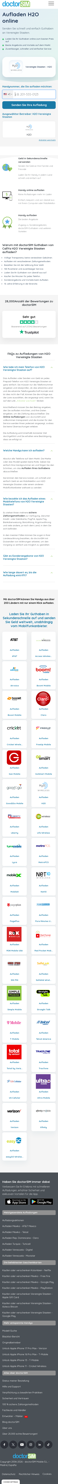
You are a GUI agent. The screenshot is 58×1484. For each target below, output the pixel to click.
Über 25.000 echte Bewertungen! (19, 1433)
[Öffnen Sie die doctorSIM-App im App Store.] (16, 1201)
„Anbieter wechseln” (26, 400)
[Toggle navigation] (51, 4)
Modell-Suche (9, 1330)
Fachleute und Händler (14, 1410)
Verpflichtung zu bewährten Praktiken (22, 1392)
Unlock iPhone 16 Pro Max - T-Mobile (25, 1354)
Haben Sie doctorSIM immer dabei (26, 1182)
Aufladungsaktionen (13, 1220)
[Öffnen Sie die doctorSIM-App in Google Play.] (41, 1201)
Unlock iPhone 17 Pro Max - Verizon (24, 1348)
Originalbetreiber (11, 1342)
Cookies (47, 1473)
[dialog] (11, 1482)
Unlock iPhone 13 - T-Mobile (20, 1360)
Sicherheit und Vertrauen (15, 1398)
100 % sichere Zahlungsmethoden (20, 1404)
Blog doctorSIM (10, 1422)
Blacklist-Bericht (11, 1336)
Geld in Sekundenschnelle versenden (32, 160)
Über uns (7, 1427)
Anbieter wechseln (47, 140)
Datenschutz (8, 1474)
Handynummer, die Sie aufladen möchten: (27, 86)
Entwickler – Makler (14, 1416)
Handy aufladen (27, 215)
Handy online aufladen (31, 190)
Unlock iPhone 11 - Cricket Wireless (24, 1366)
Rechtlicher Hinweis (29, 1474)
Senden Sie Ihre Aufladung (29, 105)
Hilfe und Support (11, 1386)
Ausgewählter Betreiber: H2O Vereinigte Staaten (26, 115)
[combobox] (7, 94)
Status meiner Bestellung (15, 1380)
